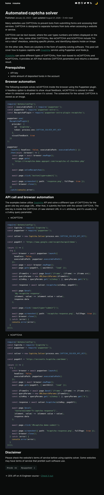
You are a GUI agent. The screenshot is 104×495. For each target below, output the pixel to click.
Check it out (47, 476)
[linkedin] (79, 3)
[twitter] (84, 3)
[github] (81, 3)
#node (12, 468)
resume (16, 3)
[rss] (91, 3)
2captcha (45, 50)
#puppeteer (28, 468)
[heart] (88, 3)
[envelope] (76, 3)
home (8, 3)
